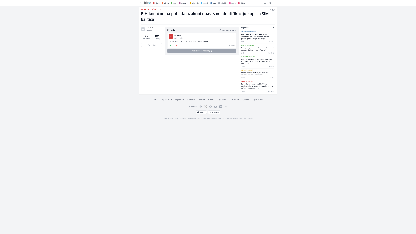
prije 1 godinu (178, 38)
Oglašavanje (223, 100)
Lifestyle (195, 3)
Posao (233, 3)
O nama (211, 100)
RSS (226, 106)
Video (242, 3)
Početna (155, 100)
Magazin (184, 3)
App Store (202, 112)
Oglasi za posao (258, 100)
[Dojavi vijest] (270, 3)
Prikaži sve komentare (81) (202, 51)
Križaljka (224, 3)
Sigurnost (245, 100)
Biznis (166, 3)
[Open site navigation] (140, 3)
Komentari (191, 100)
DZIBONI (177, 35)
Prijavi (233, 46)
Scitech (205, 3)
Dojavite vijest (166, 100)
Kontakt (202, 100)
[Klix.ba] (147, 3)
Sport (175, 3)
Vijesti (157, 3)
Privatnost (235, 100)
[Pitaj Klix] (265, 3)
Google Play (215, 112)
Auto (214, 3)
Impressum (179, 100)
